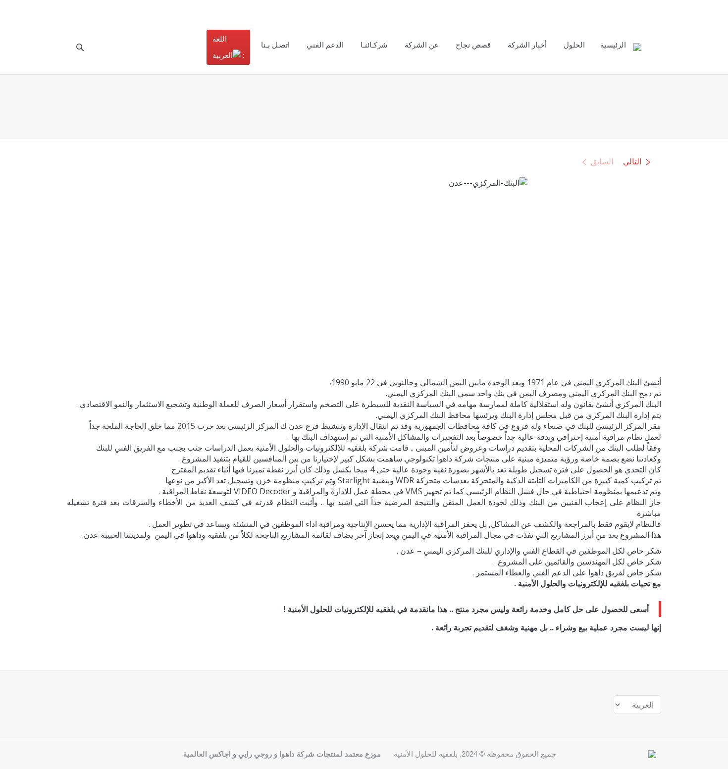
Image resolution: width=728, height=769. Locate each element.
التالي (632, 161)
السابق (602, 161)
